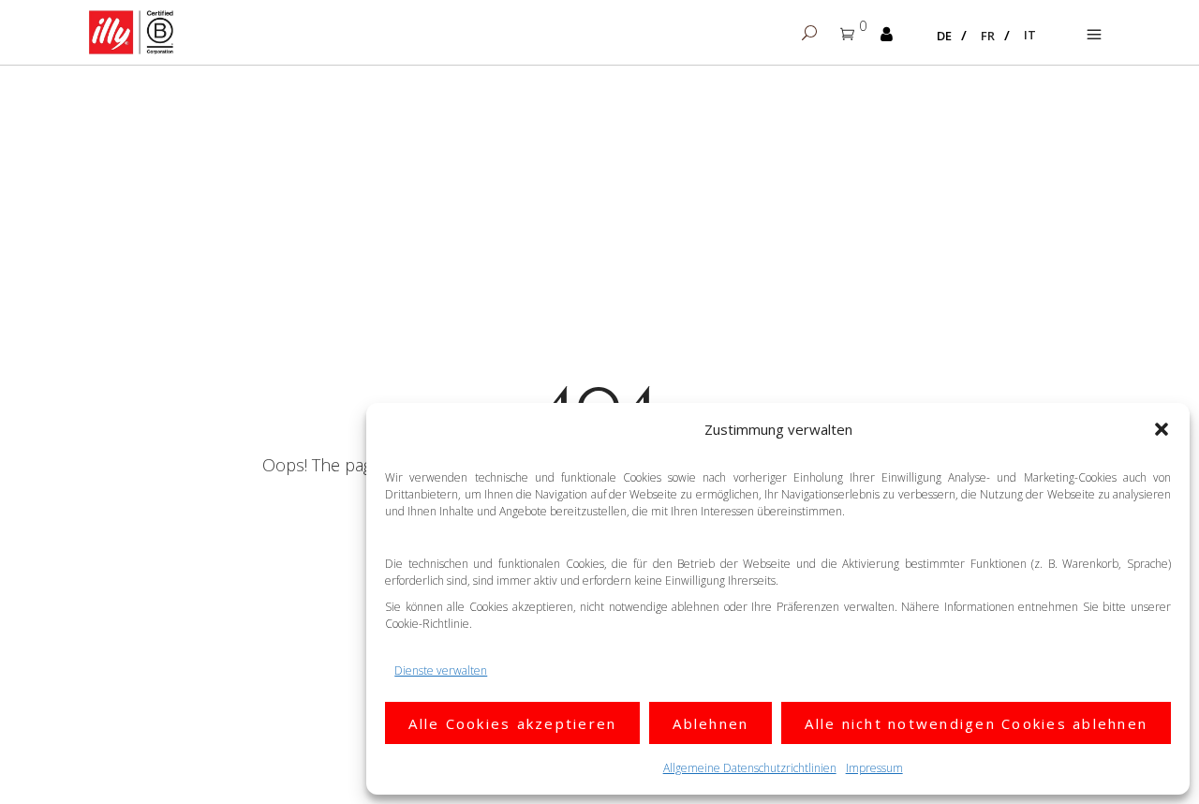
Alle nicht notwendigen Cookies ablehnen (976, 723)
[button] (1161, 429)
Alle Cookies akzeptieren (512, 723)
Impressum (874, 768)
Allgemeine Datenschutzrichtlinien (749, 768)
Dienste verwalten (440, 670)
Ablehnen (710, 723)
